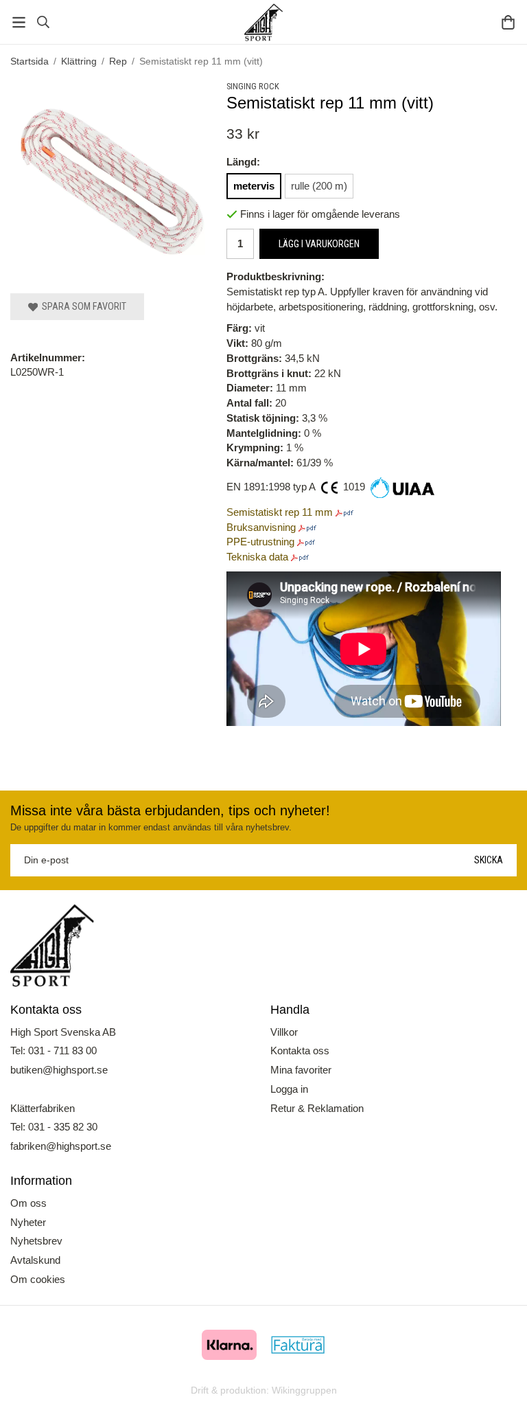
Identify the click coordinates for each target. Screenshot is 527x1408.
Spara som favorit (82, 306)
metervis (253, 186)
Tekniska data (257, 557)
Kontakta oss (299, 1050)
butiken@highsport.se (59, 1070)
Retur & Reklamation (317, 1108)
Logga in (289, 1089)
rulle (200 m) (319, 186)
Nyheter (28, 1222)
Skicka (488, 859)
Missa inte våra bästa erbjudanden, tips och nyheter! (170, 810)
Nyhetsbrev (36, 1241)
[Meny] (19, 22)
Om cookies (37, 1279)
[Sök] (43, 22)
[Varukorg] (508, 22)
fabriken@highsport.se (60, 1146)
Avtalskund (35, 1260)
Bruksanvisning (261, 527)
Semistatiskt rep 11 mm (279, 512)
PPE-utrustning (260, 541)
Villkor (284, 1032)
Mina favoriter (300, 1070)
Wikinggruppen (304, 1390)
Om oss (28, 1203)
